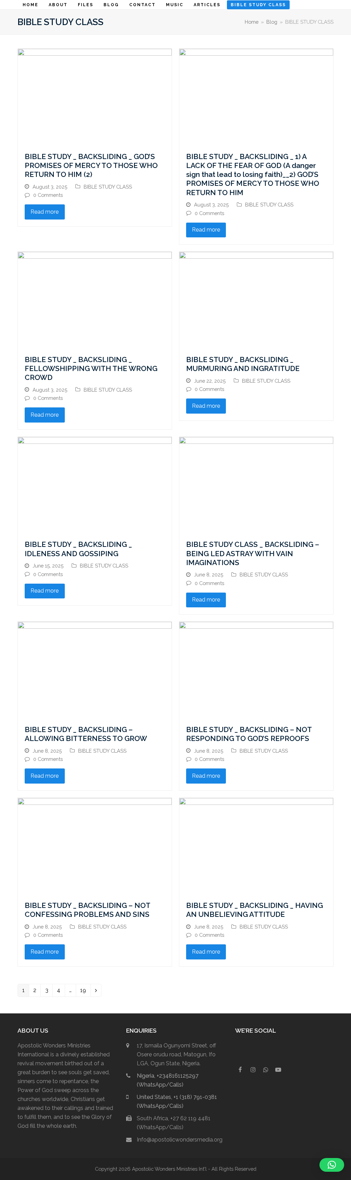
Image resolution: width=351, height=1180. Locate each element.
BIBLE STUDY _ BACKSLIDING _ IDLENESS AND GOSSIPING (78, 549)
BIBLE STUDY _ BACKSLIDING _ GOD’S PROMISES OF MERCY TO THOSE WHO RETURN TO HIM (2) (91, 165)
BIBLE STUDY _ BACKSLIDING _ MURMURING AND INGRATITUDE (243, 364)
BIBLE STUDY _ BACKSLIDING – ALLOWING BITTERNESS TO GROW (86, 734)
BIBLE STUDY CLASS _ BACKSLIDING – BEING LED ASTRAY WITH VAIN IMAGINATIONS (252, 553)
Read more (45, 212)
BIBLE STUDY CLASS (108, 187)
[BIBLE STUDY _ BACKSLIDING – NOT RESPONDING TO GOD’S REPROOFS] (256, 669)
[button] (331, 1165)
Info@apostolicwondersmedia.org (179, 1139)
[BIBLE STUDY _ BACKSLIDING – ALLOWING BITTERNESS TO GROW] (95, 669)
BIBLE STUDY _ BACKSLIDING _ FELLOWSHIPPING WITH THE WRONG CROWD (91, 368)
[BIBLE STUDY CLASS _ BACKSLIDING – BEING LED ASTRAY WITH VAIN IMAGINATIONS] (256, 484)
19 (85, 991)
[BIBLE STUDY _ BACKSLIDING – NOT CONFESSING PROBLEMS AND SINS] (95, 845)
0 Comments (48, 195)
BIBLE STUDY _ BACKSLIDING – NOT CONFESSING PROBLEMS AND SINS (87, 910)
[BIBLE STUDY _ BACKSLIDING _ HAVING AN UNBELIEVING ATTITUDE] (256, 845)
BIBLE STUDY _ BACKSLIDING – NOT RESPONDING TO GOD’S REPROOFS (249, 734)
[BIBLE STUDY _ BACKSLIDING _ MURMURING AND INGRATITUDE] (256, 299)
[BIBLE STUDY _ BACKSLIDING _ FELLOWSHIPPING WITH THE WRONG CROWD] (95, 299)
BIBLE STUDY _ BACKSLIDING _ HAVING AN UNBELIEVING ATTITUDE (254, 910)
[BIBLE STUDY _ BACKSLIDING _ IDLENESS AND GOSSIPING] (95, 484)
